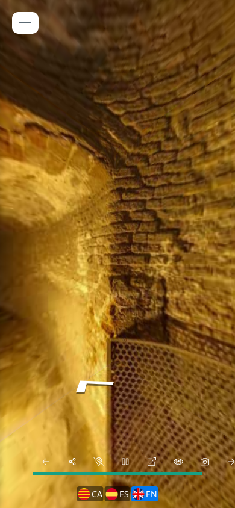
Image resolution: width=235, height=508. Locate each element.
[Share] (72, 461)
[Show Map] (99, 461)
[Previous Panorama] (46, 461)
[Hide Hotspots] (178, 461)
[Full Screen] (152, 461)
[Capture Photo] (205, 461)
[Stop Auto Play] (125, 461)
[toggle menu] (25, 23)
